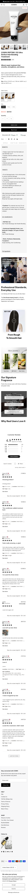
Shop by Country (5, 817)
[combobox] (20, 467)
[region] (13, 445)
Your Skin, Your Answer (7, 820)
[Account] (23, 4)
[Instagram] (5, 851)
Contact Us (4, 796)
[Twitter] (1, 851)
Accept (14, 885)
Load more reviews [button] (14, 756)
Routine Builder (5, 822)
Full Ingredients (6, 251)
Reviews (3, 827)
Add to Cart (14, 125)
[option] (14, 25)
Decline (14, 888)
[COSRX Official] (14, 4)
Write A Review (14, 456)
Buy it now (14, 130)
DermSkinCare (5, 825)
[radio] (4, 97)
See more (5, 491)
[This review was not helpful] (24, 496)
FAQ (2, 794)
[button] (5, 633)
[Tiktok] (10, 851)
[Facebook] (3, 851)
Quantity (3, 115)
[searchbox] (8, 463)
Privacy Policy (5, 804)
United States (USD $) (8, 867)
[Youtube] (7, 851)
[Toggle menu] (1, 4)
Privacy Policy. (13, 881)
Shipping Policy (5, 806)
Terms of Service (5, 801)
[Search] (4, 4)
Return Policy (4, 809)
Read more (10, 738)
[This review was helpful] (21, 496)
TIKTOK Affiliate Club (6, 799)
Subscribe (5, 785)
